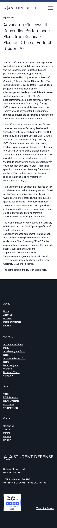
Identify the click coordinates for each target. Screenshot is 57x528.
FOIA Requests (10, 397)
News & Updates (11, 401)
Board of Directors (12, 322)
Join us (6, 429)
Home (6, 311)
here (44, 269)
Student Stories (10, 408)
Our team (7, 318)
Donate (6, 433)
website (22, 252)
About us (7, 315)
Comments (8, 404)
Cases (6, 394)
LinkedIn (7, 440)
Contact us (8, 426)
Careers (7, 325)
